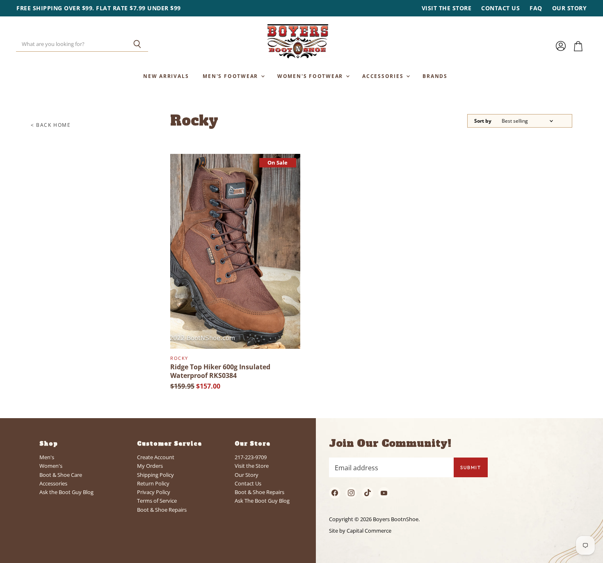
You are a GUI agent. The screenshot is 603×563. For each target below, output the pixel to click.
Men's (46, 457)
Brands (435, 76)
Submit (470, 467)
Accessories (383, 76)
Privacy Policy (153, 492)
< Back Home (51, 125)
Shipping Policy (155, 474)
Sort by (482, 121)
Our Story (569, 8)
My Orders (150, 465)
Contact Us (500, 8)
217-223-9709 (251, 457)
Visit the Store (447, 8)
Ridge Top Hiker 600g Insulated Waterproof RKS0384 (220, 371)
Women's (50, 465)
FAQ (536, 8)
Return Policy (153, 483)
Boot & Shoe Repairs (162, 509)
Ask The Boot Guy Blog (262, 500)
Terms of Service (157, 500)
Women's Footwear (311, 76)
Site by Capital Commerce (360, 530)
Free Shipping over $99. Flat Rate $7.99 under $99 (98, 8)
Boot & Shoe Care (60, 474)
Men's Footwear (231, 76)
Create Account (155, 457)
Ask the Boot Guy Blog (66, 492)
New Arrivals (166, 76)
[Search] (137, 44)
